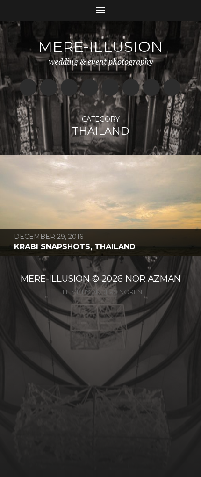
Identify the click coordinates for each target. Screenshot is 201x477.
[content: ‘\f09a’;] (28, 87)
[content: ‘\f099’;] (151, 87)
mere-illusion (100, 46)
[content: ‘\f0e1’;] (110, 87)
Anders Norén (117, 292)
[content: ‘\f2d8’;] (89, 87)
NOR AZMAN (153, 278)
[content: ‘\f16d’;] (69, 87)
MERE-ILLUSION (55, 278)
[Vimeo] (172, 87)
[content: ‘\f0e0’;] (48, 87)
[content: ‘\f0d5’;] (130, 87)
